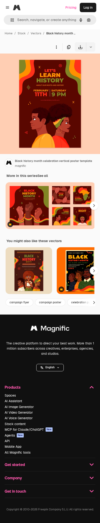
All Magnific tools (17, 452)
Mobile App (13, 446)
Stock (22, 33)
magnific (20, 166)
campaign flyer (19, 302)
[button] (50, 367)
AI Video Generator (19, 412)
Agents (14, 435)
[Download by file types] (90, 47)
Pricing (71, 7)
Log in (88, 7)
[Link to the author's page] (9, 163)
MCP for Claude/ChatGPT (28, 429)
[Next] (94, 205)
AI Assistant (13, 401)
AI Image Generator (19, 407)
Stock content (15, 424)
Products (12, 387)
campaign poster (50, 302)
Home (9, 33)
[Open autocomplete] (10, 20)
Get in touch (15, 491)
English (50, 367)
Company (13, 477)
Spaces (10, 395)
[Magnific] (50, 329)
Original (29, 62)
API (7, 441)
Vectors (36, 33)
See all (42, 176)
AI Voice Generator (19, 418)
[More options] (56, 47)
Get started (15, 464)
